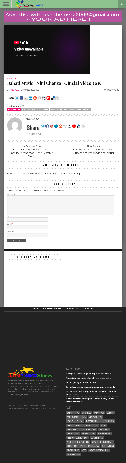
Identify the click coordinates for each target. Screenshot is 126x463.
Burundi (13, 78)
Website (10, 232)
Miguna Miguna (108, 446)
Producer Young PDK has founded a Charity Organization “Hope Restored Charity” (32, 153)
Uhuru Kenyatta (74, 429)
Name (10, 216)
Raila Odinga (99, 412)
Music (103, 425)
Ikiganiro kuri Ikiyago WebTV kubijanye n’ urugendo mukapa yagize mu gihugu (93, 151)
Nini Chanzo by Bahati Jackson (76, 109)
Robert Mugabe (104, 433)
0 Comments (112, 90)
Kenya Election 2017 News (102, 442)
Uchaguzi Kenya (89, 429)
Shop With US (72, 309)
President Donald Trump (77, 437)
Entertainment (92, 421)
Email (10, 224)
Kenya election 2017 (75, 421)
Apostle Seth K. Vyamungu (78, 442)
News (84, 450)
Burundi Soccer (91, 425)
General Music (73, 450)
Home (35, 309)
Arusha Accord (88, 433)
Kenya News (86, 412)
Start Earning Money (52, 309)
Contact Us (88, 309)
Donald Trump (73, 433)
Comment (11, 194)
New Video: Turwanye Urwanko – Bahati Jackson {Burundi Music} (43, 173)
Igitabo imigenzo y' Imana (99, 450)
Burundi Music (97, 437)
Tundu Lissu (72, 446)
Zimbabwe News (95, 417)
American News (73, 417)
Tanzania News (108, 421)
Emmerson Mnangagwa (89, 446)
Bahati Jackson (28, 109)
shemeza (14, 90)
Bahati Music (42, 109)
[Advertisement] (30, 280)
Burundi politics (74, 425)
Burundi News (73, 412)
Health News (104, 429)
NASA (84, 417)
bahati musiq (56, 109)
